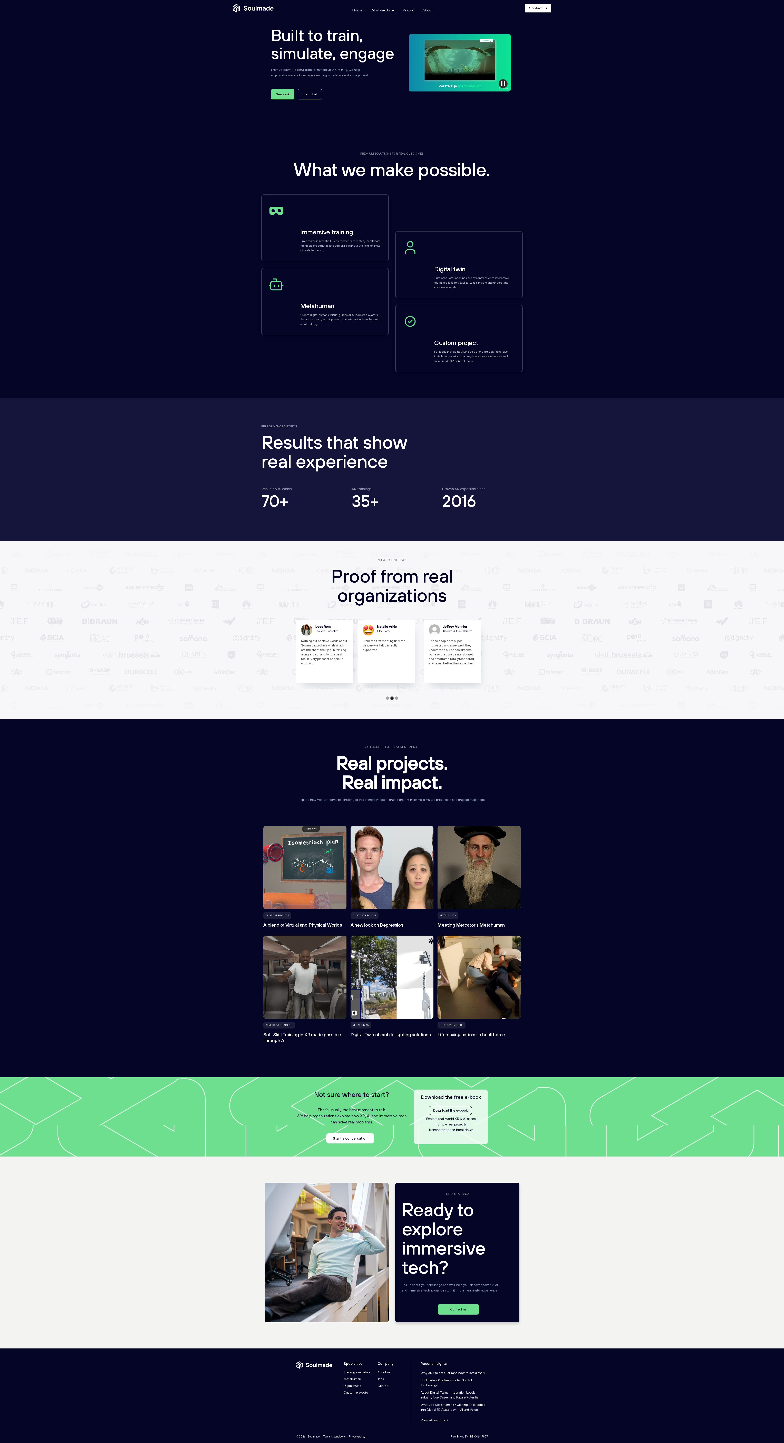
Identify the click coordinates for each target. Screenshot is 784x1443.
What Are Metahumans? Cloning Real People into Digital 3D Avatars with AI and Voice (453, 1407)
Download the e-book (450, 1110)
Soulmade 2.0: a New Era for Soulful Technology (446, 1382)
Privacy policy (357, 1436)
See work (283, 94)
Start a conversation (350, 1138)
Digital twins (352, 1385)
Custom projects (356, 1392)
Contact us (538, 8)
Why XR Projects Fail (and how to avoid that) (453, 1373)
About (427, 10)
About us (384, 1372)
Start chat (310, 94)
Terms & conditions (334, 1436)
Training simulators (357, 1372)
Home (357, 10)
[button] (387, 698)
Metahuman (352, 1379)
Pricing (408, 10)
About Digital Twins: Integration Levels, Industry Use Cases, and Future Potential (450, 1395)
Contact (384, 1385)
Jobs (381, 1379)
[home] (253, 8)
